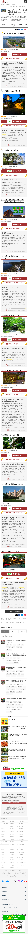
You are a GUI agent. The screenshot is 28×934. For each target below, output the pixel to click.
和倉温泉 (12, 841)
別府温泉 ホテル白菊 (11, 150)
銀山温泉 (12, 828)
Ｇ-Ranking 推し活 (14, 875)
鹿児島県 (21, 671)
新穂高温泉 (21, 847)
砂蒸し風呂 (12, 691)
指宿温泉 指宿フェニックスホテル (14, 257)
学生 (14, 684)
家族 (8, 644)
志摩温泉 (2, 865)
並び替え (3, 636)
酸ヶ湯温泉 (12, 859)
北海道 (15, 702)
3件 (8, 503)
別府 (22, 644)
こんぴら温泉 (22, 852)
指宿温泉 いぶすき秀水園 (12, 91)
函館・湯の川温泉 (10, 704)
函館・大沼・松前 (19, 704)
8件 (16, 116)
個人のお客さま (6, 887)
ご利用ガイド (13, 870)
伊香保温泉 (3, 831)
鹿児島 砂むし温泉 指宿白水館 (14, 33)
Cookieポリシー (5, 914)
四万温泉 (21, 831)
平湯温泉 (12, 847)
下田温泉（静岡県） (4, 842)
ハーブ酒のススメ (13, 876)
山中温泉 (21, 841)
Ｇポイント (20, 870)
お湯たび (16, 872)
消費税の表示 (12, 904)
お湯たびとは (7, 870)
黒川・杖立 (9, 660)
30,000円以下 (15, 662)
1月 (19, 673)
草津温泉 (21, 828)
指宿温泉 (14, 673)
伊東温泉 (12, 839)
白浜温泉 (21, 849)
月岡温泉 (12, 836)
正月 (22, 673)
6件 (16, 219)
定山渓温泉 (3, 821)
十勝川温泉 (21, 821)
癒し (19, 660)
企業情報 (4, 895)
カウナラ (23, 873)
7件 (16, 166)
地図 (13, 51)
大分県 (18, 644)
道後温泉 (12, 852)
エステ (13, 647)
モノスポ (14, 873)
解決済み (22, 631)
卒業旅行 (8, 689)
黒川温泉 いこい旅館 (12, 551)
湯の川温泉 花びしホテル (12, 370)
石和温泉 (21, 836)
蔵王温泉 (2, 828)
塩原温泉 (12, 834)
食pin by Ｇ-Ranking (22, 875)
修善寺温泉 (21, 839)
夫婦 (8, 671)
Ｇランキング (3, 872)
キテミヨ (3, 873)
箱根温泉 (12, 862)
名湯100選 (9, 711)
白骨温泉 (2, 836)
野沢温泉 (21, 834)
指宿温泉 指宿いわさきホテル (14, 484)
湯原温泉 (2, 857)
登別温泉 (12, 821)
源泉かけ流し (19, 647)
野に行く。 (19, 873)
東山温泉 (21, 826)
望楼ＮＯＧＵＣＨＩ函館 (11, 435)
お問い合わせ (5, 904)
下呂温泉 (2, 847)
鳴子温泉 (21, 823)
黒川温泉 (14, 660)
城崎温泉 (2, 849)
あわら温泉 (12, 844)
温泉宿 (24, 689)
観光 (21, 707)
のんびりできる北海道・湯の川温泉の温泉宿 (19, 427)
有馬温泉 (12, 849)
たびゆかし (8, 875)
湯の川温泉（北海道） (11, 707)
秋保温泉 (12, 826)
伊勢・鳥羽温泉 (22, 862)
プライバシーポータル (18, 911)
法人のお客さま (6, 891)
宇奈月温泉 (21, 844)
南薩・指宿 (9, 673)
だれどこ (8, 872)
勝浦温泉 (2, 852)
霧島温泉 (2, 859)
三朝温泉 (2, 854)
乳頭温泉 (12, 823)
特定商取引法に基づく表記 (17, 914)
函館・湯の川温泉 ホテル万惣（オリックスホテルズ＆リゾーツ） (14, 202)
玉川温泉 (21, 859)
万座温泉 (12, 831)
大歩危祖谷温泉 (13, 865)
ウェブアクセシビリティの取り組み (10, 908)
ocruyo (12, 872)
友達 (8, 684)
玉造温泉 (12, 854)
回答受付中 (14, 631)
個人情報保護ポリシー (7, 911)
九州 (14, 644)
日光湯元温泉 (3, 862)
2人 (11, 644)
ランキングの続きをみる (14, 611)
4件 (16, 385)
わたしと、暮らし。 (22, 872)
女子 (18, 684)
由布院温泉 (21, 865)
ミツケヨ (2, 875)
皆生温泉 (21, 854)
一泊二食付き (19, 691)
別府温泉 (8, 647)
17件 (17, 49)
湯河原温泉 (3, 839)
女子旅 (13, 689)
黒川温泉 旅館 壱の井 (11, 315)
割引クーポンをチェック (15, 58)
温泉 (24, 686)
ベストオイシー (8, 873)
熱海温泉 (2, 867)
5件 (16, 273)
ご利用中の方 (5, 899)
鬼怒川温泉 (3, 834)
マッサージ (9, 649)
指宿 (8, 691)
